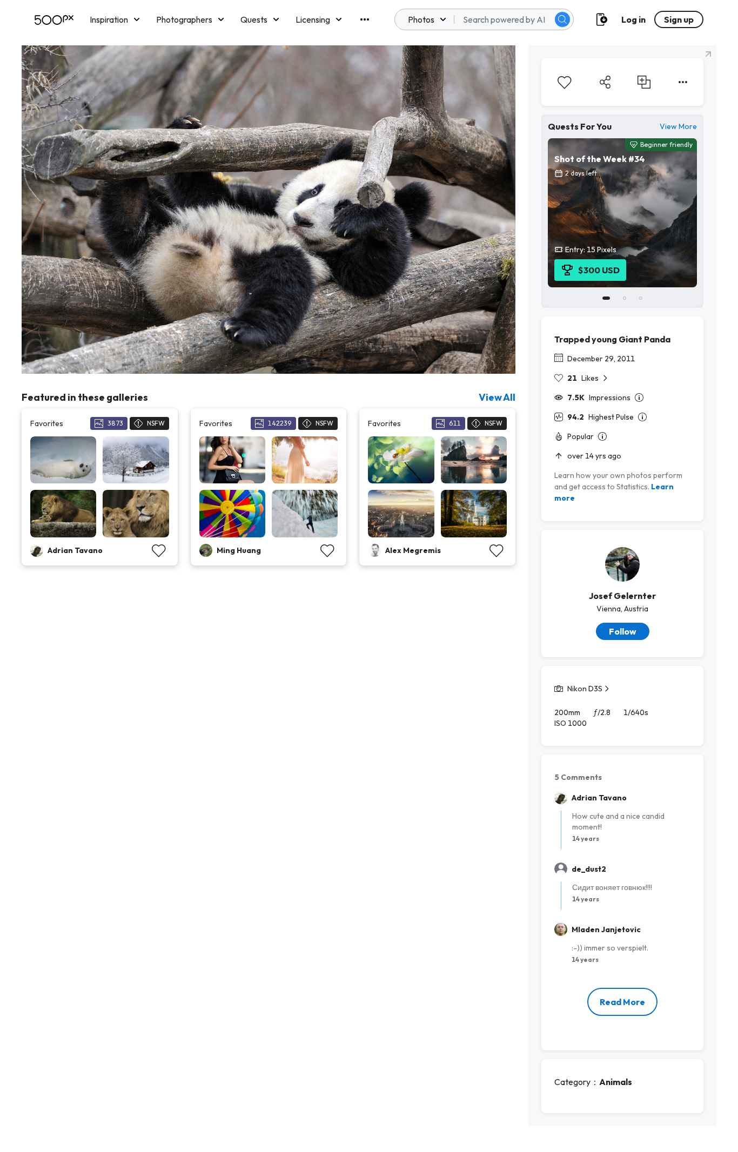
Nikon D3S (584, 688)
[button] (562, 19)
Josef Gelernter (622, 595)
